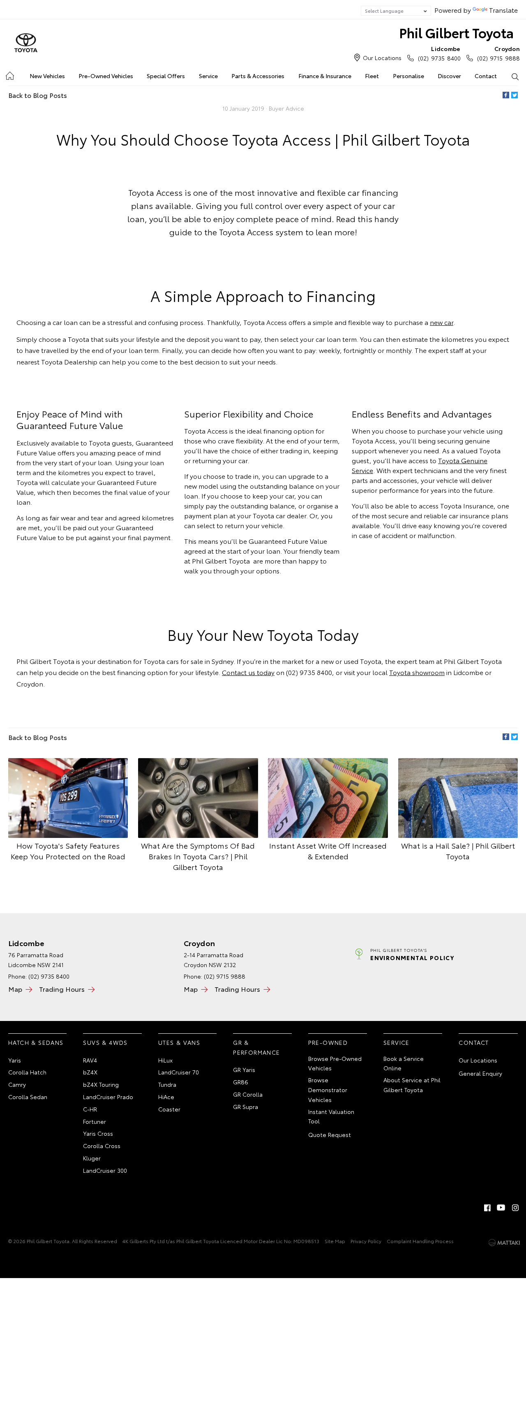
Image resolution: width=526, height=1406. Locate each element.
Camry (17, 1084)
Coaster (169, 1109)
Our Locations (382, 57)
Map (15, 988)
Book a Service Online (403, 1063)
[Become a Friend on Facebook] (487, 1207)
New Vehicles (47, 76)
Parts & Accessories (257, 76)
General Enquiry (480, 1073)
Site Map (335, 1240)
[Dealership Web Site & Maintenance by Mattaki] (504, 1242)
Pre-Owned (328, 1042)
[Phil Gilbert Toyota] (25, 43)
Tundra (167, 1084)
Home (9, 74)
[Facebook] (506, 95)
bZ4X (90, 1072)
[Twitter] (514, 95)
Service (208, 76)
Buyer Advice (286, 108)
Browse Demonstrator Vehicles (327, 1090)
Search (515, 76)
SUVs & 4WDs (105, 1042)
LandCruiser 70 (178, 1072)
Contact (486, 76)
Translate (503, 9)
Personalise (408, 76)
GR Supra (245, 1106)
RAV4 (90, 1060)
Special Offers (166, 76)
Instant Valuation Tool (331, 1116)
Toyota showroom (417, 672)
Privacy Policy (366, 1240)
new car (441, 322)
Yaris (14, 1060)
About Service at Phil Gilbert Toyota (412, 1085)
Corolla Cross (101, 1146)
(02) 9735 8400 (439, 53)
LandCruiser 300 (105, 1170)
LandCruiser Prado (108, 1097)
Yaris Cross (98, 1133)
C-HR (90, 1109)
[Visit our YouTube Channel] (501, 1207)
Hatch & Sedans (36, 1042)
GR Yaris (244, 1069)
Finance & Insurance (324, 76)
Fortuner (94, 1121)
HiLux (165, 1060)
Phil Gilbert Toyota (456, 32)
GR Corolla (248, 1094)
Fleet (372, 76)
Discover (449, 76)
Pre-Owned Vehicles (105, 76)
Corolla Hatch (27, 1072)
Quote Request (329, 1134)
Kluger (92, 1158)
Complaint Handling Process (420, 1240)
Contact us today (248, 672)
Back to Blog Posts (37, 95)
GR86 (240, 1082)
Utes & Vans (179, 1042)
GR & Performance (256, 1047)
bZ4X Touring (101, 1084)
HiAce (166, 1097)
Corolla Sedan (27, 1097)
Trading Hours (62, 988)
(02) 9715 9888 (498, 53)
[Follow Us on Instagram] (515, 1207)
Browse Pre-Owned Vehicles (335, 1063)
